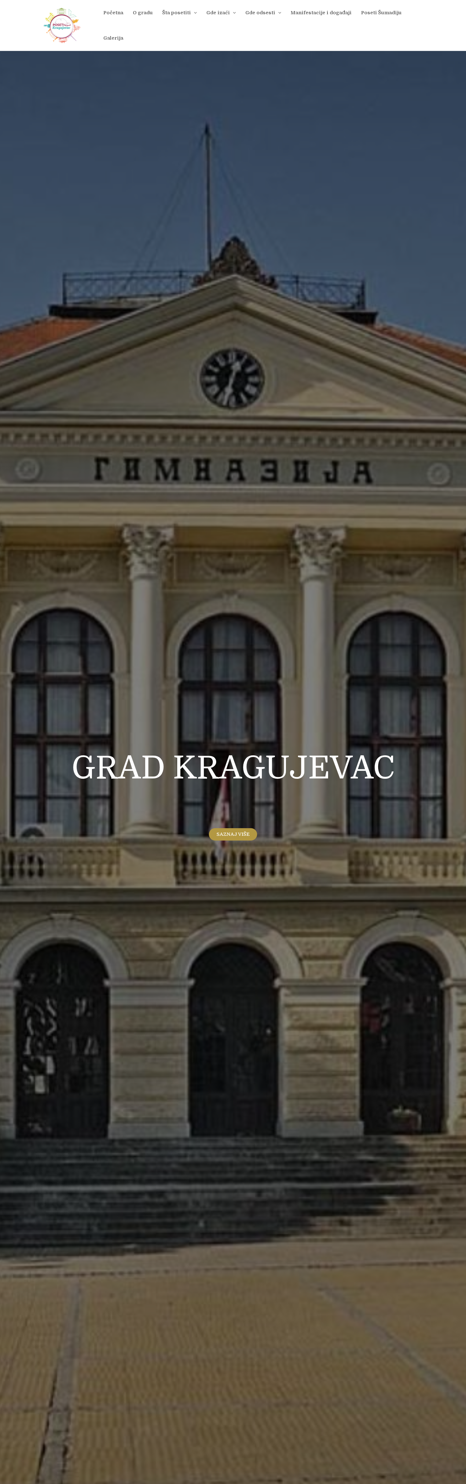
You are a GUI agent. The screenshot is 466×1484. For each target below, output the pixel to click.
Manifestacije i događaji (321, 13)
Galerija (113, 38)
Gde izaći (218, 13)
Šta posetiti (176, 13)
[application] (194, 12)
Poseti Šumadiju (381, 13)
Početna (113, 13)
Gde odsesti (260, 13)
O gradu (143, 13)
